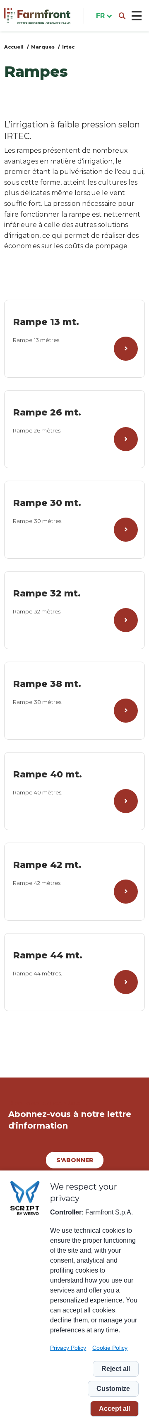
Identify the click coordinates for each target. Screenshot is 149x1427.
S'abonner (74, 1160)
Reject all (115, 1368)
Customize (113, 1388)
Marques (43, 47)
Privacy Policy (68, 1347)
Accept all (114, 1408)
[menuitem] (102, 16)
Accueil (14, 47)
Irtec (68, 47)
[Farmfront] (37, 16)
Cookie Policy (109, 1347)
